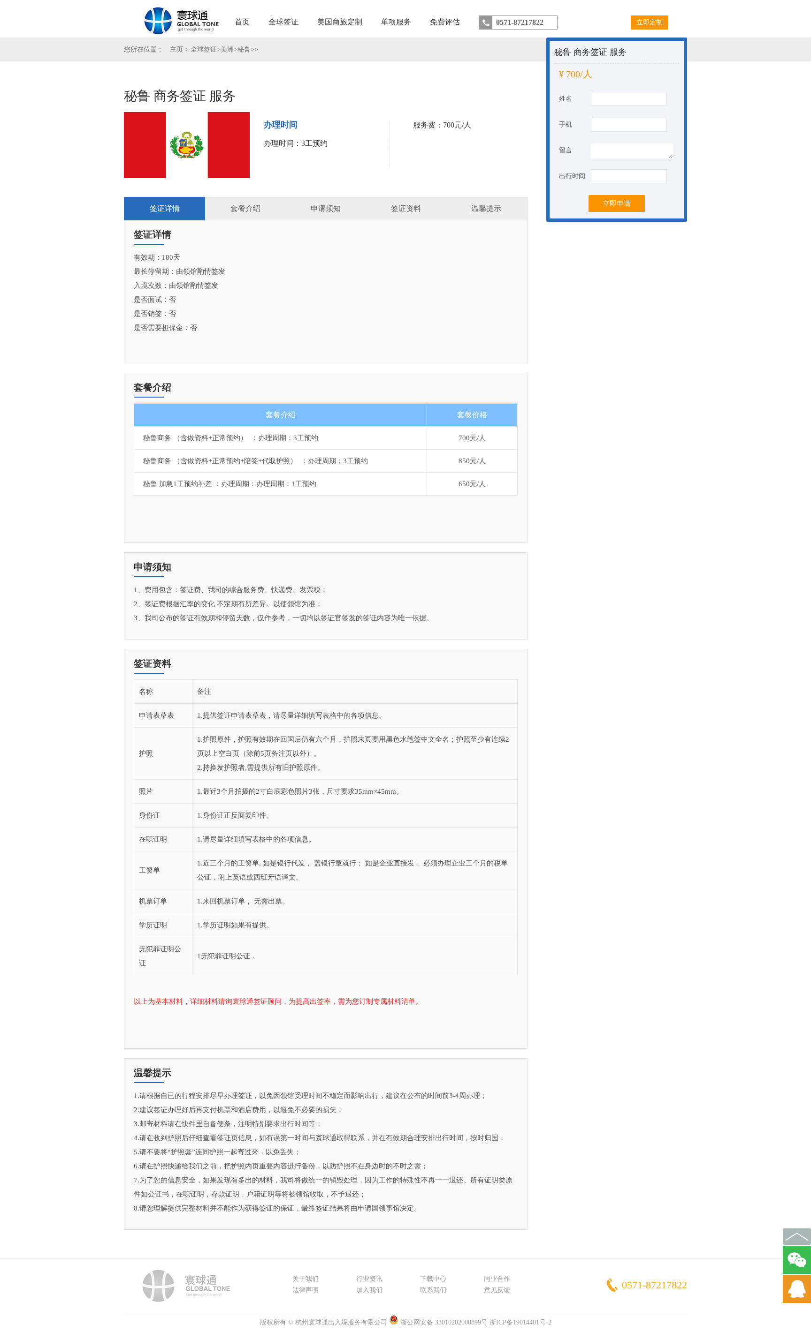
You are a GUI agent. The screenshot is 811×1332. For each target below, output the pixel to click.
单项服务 (396, 22)
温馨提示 (486, 208)
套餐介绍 (245, 208)
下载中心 (433, 1278)
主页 (176, 49)
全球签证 (283, 22)
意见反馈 (497, 1290)
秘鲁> (245, 49)
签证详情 (165, 208)
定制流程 (339, 72)
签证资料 (406, 208)
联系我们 (433, 1290)
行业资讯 (369, 1278)
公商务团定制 (339, 44)
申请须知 (326, 208)
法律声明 (305, 1290)
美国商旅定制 (339, 22)
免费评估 (445, 22)
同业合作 (497, 1278)
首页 (242, 22)
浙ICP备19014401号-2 (520, 1322)
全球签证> (206, 49)
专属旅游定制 (339, 58)
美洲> (229, 49)
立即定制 (649, 22)
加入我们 (369, 1290)
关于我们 (305, 1278)
